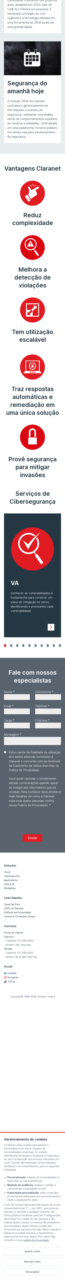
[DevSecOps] (35, 645)
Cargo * (9, 720)
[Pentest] (11, 645)
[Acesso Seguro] (42, 645)
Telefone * (42, 706)
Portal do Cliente (13, 932)
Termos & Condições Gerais (19, 916)
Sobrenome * (44, 692)
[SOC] (17, 645)
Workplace (10, 888)
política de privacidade (36, 1240)
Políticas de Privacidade (17, 912)
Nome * (9, 692)
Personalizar (32, 1271)
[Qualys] (54, 645)
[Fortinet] (48, 645)
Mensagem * (12, 734)
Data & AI (9, 884)
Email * (9, 706)
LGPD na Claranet (14, 908)
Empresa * (42, 720)
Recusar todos (32, 1261)
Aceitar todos (32, 1251)
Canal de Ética (12, 904)
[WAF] (29, 645)
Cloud (7, 872)
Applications (11, 880)
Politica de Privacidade (33, 805)
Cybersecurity (12, 876)
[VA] (5, 645)
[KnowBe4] (60, 645)
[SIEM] (23, 645)
